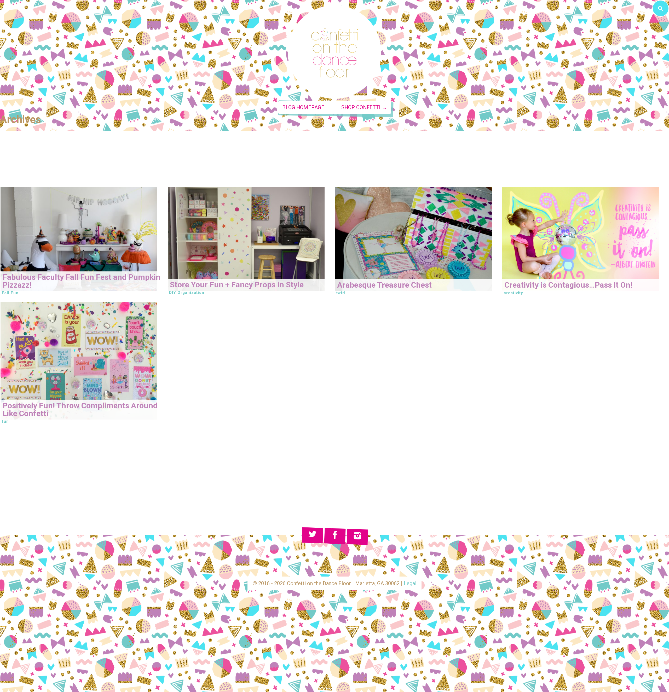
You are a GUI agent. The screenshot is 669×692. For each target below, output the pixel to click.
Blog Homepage (303, 107)
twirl (340, 292)
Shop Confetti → (364, 107)
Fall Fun (10, 292)
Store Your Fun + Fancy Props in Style (237, 284)
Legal (410, 583)
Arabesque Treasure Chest (384, 284)
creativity (513, 292)
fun (5, 421)
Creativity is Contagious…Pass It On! (568, 284)
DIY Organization (186, 292)
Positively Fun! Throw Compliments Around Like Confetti (80, 409)
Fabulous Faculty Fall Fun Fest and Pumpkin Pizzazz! (81, 280)
